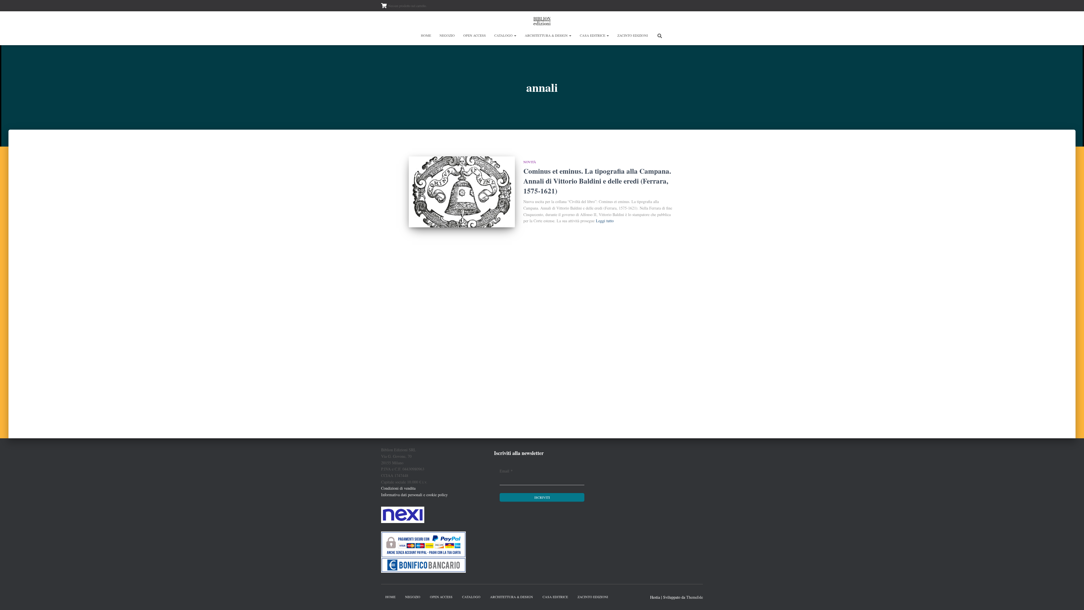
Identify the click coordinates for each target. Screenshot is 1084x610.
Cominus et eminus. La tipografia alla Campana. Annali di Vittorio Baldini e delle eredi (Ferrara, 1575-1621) (597, 181)
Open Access (474, 35)
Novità (529, 162)
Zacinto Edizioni (632, 35)
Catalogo (503, 35)
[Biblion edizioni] (542, 21)
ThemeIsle (694, 597)
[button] (514, 35)
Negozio (447, 35)
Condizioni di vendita (398, 488)
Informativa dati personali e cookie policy (414, 494)
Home (426, 35)
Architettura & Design (547, 35)
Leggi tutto (605, 220)
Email (506, 471)
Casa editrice (593, 35)
